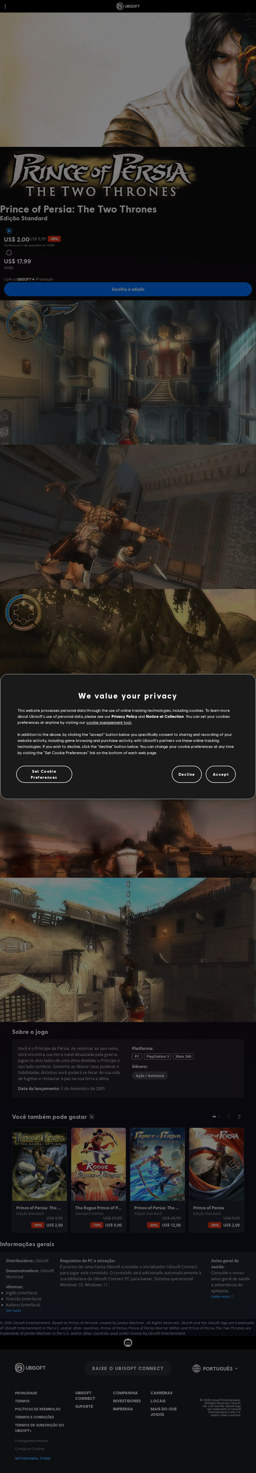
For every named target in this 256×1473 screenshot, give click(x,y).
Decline (186, 774)
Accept (221, 774)
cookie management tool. (109, 722)
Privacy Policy (124, 716)
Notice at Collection (165, 716)
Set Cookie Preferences (44, 774)
